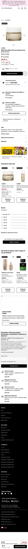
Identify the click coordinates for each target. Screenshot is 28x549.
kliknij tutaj (15, 505)
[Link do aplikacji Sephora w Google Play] (6, 501)
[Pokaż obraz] (13, 34)
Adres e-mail (4, 356)
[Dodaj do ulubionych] (13, 168)
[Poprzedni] (3, 35)
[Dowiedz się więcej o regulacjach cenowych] (9, 63)
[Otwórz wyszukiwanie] (19, 8)
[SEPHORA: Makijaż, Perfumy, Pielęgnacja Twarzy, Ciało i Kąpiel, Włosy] (8, 8)
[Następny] (24, 35)
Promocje (16, 506)
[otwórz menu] (2, 8)
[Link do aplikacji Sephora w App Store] (15, 501)
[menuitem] (22, 8)
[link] (14, 242)
